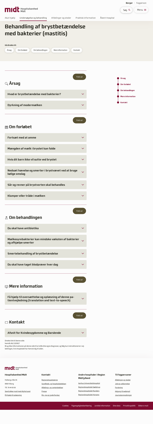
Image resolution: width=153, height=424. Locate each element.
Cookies (65, 405)
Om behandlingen (40, 50)
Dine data (116, 405)
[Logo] (21, 10)
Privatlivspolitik (129, 405)
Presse (44, 391)
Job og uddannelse (122, 383)
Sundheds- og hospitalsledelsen (54, 383)
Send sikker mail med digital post (17, 391)
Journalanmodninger (123, 395)
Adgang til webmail (122, 391)
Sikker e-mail (143, 405)
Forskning (119, 387)
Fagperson (141, 3)
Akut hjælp (10, 18)
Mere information (60, 50)
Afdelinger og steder (61, 18)
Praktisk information (86, 18)
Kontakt (76, 50)
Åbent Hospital (107, 18)
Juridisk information (102, 405)
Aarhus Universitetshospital (89, 383)
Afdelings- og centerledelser (52, 387)
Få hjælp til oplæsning (13, 395)
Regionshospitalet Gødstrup (89, 387)
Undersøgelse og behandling (33, 18)
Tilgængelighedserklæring (81, 405)
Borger (129, 3)
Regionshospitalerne (50, 380)
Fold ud (79, 77)
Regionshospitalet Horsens (88, 394)
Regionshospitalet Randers (88, 391)
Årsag (9, 50)
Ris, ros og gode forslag (51, 395)
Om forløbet (22, 50)
